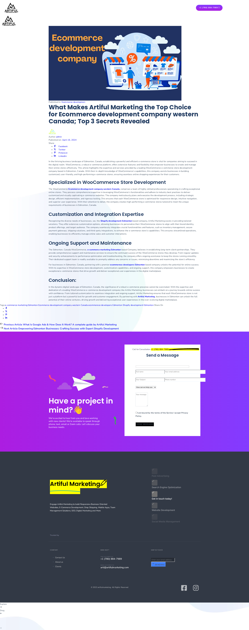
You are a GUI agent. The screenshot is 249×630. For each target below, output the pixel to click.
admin (59, 136)
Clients (58, 566)
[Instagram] (196, 588)
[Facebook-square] (184, 588)
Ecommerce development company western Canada (94, 189)
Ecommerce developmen (73, 102)
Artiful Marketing (146, 296)
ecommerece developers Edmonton (127, 264)
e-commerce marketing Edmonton (104, 249)
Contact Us (60, 557)
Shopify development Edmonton (116, 221)
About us (59, 562)
